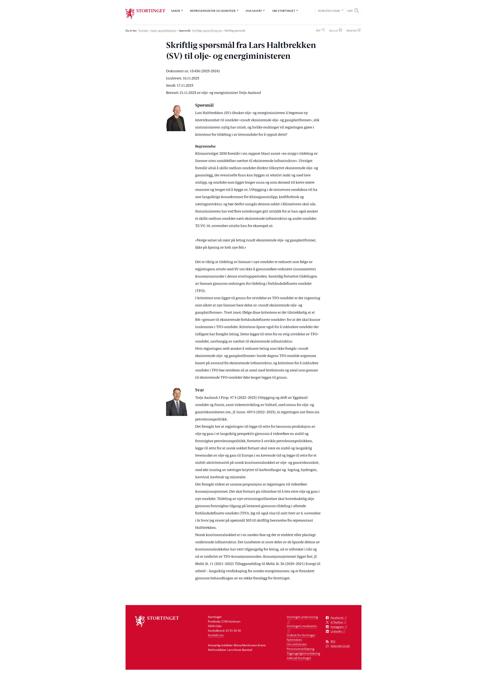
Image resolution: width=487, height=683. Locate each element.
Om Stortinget (283, 11)
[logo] (145, 13)
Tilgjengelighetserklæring (303, 653)
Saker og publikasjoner (164, 30)
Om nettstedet (297, 644)
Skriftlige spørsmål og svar (207, 30)
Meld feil (351, 30)
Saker (175, 11)
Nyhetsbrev (294, 640)
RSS (333, 641)
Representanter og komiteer (213, 11)
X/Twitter (337, 622)
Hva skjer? (254, 11)
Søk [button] (350, 11)
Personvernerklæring (300, 649)
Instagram (337, 626)
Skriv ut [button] (333, 30)
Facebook (337, 617)
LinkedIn (336, 631)
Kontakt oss (216, 635)
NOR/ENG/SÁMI (329, 11)
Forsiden (143, 30)
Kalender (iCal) (340, 646)
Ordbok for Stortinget (301, 635)
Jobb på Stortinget (299, 658)
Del (318, 30)
